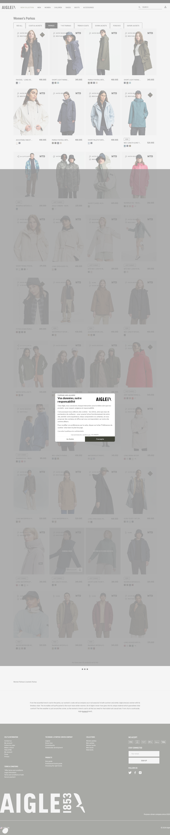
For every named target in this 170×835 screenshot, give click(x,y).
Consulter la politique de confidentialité (71, 431)
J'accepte (100, 439)
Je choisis (70, 439)
